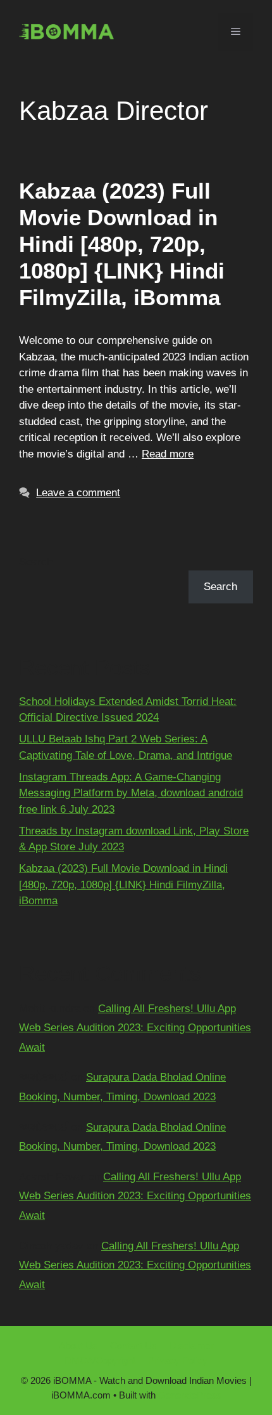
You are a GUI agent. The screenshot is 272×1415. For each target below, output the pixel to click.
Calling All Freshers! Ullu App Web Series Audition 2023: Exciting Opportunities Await (135, 1028)
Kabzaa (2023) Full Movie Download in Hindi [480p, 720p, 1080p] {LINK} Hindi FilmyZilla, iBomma (122, 244)
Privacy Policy (177, 1360)
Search (36, 562)
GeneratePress (189, 1395)
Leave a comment (78, 493)
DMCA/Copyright (100, 1360)
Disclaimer (192, 1345)
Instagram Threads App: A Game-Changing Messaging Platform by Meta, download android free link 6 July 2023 (131, 793)
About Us (78, 1345)
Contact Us (133, 1345)
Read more (168, 454)
